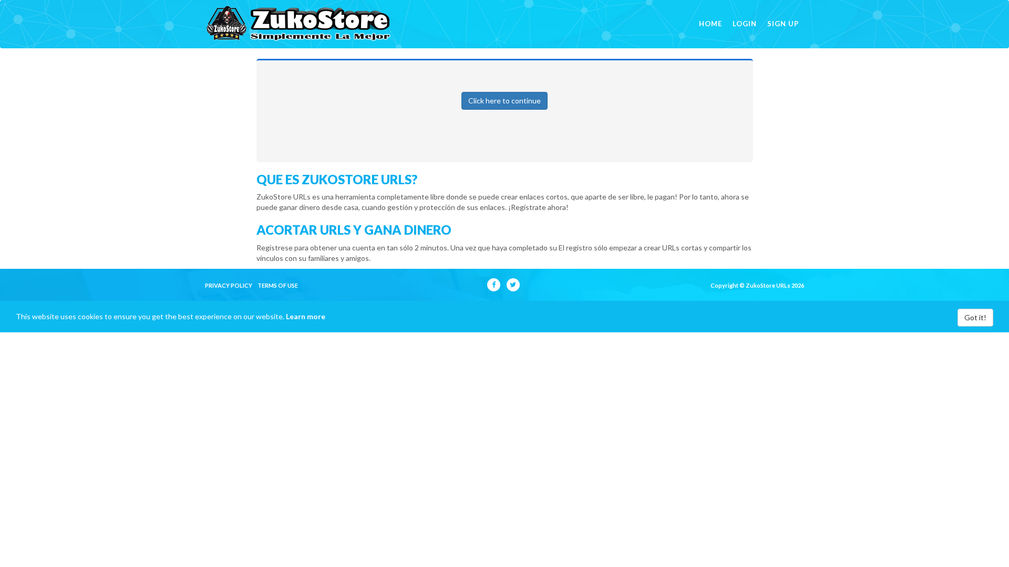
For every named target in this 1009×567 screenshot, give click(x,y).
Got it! (975, 317)
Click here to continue (504, 100)
